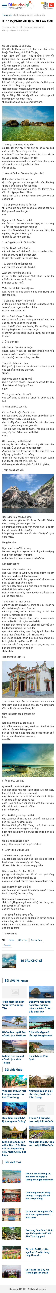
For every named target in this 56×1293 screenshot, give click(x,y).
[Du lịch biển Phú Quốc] (41, 1046)
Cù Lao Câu (36, 940)
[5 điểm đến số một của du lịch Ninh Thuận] (14, 1046)
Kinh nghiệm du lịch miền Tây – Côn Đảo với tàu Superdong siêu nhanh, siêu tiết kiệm (14, 1148)
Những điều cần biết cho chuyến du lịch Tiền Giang (41, 1094)
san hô (7, 945)
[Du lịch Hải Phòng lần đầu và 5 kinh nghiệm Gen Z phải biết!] (11, 1214)
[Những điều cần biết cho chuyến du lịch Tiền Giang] (41, 1081)
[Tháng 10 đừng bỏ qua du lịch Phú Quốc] (41, 1108)
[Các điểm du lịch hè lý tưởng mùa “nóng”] (14, 1108)
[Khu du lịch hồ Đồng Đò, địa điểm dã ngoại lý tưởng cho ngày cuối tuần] (11, 1176)
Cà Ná (11, 940)
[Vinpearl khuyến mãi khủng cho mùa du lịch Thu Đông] (14, 1081)
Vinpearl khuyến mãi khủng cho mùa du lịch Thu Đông (14, 1094)
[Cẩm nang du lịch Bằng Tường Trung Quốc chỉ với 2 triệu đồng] (11, 1195)
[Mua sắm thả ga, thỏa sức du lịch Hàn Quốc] (41, 1132)
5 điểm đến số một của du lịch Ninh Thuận (13, 1059)
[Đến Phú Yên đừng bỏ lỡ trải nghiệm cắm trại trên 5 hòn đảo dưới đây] (41, 992)
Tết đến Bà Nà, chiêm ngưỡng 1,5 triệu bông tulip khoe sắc (37, 1252)
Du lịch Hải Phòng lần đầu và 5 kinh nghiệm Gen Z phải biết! (39, 1214)
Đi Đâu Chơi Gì (31, 961)
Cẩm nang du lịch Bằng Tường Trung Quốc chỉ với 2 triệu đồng (38, 1195)
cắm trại (22, 940)
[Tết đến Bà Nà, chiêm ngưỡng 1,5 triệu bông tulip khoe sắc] (11, 1252)
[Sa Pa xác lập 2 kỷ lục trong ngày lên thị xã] (11, 1271)
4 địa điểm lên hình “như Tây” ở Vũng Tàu (13, 1005)
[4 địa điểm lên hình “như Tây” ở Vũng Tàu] (14, 992)
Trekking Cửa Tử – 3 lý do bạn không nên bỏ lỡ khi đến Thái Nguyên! (39, 1233)
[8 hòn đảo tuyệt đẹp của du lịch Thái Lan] (14, 1022)
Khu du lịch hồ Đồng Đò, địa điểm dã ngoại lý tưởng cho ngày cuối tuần (39, 1176)
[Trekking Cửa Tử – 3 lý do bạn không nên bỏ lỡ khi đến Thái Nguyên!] (11, 1233)
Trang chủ (7, 15)
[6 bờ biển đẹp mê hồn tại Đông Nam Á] (41, 1022)
